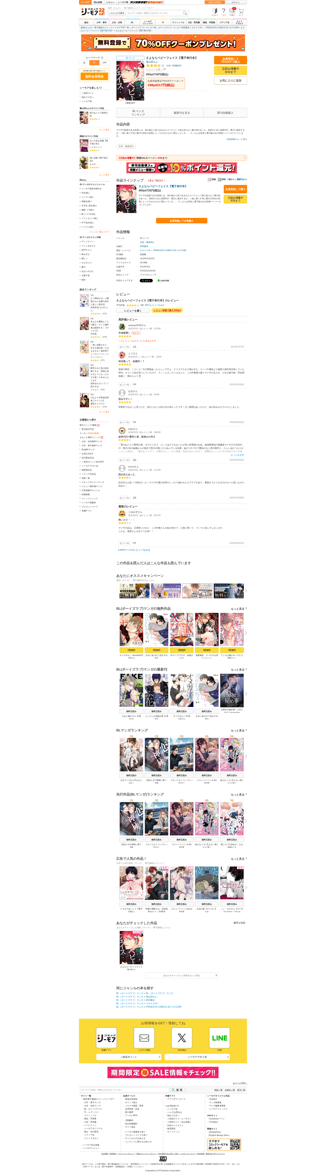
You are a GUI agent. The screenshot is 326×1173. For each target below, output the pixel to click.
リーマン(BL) (88, 197)
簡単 (224, 179)
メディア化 (224, 22)
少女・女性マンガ (92, 1105)
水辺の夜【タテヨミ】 (207, 909)
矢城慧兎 (162, 911)
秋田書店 (185, 27)
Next (244, 590)
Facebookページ (216, 1119)
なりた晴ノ (232, 783)
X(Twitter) (213, 1122)
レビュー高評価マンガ (92, 486)
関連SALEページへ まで (142, 158)
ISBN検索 (200, 1154)
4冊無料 (156, 650)
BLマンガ (130, 58)
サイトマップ (173, 1132)
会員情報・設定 (132, 1109)
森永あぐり (152, 911)
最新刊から (242, 179)
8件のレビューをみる (154, 305)
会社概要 (104, 1154)
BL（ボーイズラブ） (93, 1109)
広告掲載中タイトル (91, 490)
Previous (118, 590)
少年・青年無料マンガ (92, 445)
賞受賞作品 (87, 470)
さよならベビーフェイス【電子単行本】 (163, 186)
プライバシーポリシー (126, 1154)
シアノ (105, 383)
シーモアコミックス (148, 22)
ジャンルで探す (117, 13)
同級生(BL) (87, 201)
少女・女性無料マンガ (92, 441)
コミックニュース (90, 498)
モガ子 (93, 164)
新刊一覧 (241, 1090)
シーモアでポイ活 (90, 466)
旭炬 (84, 280)
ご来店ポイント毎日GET (93, 462)
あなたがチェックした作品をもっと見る (181, 975)
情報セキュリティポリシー (146, 1154)
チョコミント (207, 658)
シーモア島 (123, 2)
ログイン (236, 2)
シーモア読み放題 (91, 1145)
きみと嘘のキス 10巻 (131, 716)
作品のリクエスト (175, 1125)
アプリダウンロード (176, 1099)
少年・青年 (102, 22)
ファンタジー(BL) (90, 218)
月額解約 (129, 1120)
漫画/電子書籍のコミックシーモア (98, 1099)
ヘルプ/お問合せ (174, 1112)
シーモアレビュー (91, 1148)
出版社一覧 (230, 1090)
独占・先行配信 (91, 1132)
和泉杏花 (94, 307)
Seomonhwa (235, 712)
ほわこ (131, 783)
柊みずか (86, 254)
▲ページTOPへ (240, 1083)
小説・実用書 (194, 22)
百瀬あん (131, 911)
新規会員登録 (131, 1099)
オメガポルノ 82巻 (181, 716)
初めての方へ (88, 97)
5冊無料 (131, 650)
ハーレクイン (90, 1125)
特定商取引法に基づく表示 (168, 1154)
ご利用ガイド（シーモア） (179, 1119)
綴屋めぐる (232, 847)
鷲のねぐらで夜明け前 (99, 114)
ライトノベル (178, 22)
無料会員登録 (215, 2)
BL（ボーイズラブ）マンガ (139, 27)
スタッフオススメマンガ (93, 482)
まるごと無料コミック (90, 437)
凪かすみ (94, 386)
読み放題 (98, 2)
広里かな (131, 658)
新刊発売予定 (88, 429)
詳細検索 (86, 494)
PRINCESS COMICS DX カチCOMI (222, 27)
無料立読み (131, 711)
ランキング (89, 433)
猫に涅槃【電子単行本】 (99, 159)
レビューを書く (154, 69)
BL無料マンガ (88, 449)
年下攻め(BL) (88, 222)
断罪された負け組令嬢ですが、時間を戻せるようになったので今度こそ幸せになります (99, 374)
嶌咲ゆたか (95, 383)
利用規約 (113, 1154)
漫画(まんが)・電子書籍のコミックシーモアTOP (103, 27)
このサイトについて (187, 1154)
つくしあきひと (89, 246)
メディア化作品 (89, 474)
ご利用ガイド (88, 93)
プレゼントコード (90, 507)
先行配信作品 (88, 458)
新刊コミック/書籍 (88, 425)
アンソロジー (88, 241)
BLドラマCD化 (88, 214)
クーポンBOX (131, 1115)
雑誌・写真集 (209, 22)
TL (163, 22)
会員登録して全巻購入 (182, 220)
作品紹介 (213, 1099)
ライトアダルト (240, 22)
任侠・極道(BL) (126, 146)
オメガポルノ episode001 (131, 655)
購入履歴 (129, 1112)
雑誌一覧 (218, 1090)
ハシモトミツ (96, 147)
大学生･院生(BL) (89, 205)
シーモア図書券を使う (135, 1132)
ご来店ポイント (128, 1057)
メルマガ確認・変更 (134, 1105)
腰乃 (84, 267)
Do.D (226, 712)
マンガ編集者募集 (217, 1105)
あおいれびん (88, 271)
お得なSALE (87, 453)
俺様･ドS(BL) (88, 210)
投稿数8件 (173, 65)
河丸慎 (93, 334)
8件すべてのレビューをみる (135, 550)
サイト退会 (130, 1127)
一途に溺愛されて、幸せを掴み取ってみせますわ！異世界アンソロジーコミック (99, 349)
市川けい (181, 783)
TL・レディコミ (91, 1112)
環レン (85, 258)
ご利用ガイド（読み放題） (179, 1122)
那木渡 (206, 783)
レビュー (110, 2)
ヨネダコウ (87, 263)
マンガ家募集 (215, 1102)
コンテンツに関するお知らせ (138, 1142)
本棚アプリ (87, 511)
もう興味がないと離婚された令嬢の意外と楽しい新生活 (99, 301)
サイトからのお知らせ (135, 1138)
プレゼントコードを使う (136, 1135)
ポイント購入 (131, 1102)
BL (132, 22)
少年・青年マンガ (92, 1102)
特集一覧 (86, 478)
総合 (86, 22)
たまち (181, 658)
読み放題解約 (131, 1124)
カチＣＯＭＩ (198, 27)
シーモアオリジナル (93, 1128)
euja (207, 911)
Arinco (131, 719)
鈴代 (156, 658)
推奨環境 (171, 1128)
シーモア (85, 2)
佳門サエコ (87, 250)
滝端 (156, 783)
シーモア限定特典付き (92, 188)
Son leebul (227, 911)
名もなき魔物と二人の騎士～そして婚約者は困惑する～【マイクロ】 (99, 326)
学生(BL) (85, 193)
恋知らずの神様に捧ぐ (156, 780)
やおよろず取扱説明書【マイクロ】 (99, 399)
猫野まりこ (232, 658)
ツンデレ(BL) (88, 227)
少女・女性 (117, 22)
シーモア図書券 (89, 502)
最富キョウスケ (97, 404)
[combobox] (157, 13)
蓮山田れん (152, 62)
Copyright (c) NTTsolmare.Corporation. (163, 1170)
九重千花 (86, 275)
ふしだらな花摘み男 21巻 (156, 716)
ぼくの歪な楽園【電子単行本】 (99, 142)
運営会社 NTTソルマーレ (215, 1154)
